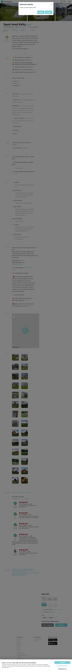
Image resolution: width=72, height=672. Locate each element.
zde (9, 667)
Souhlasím (62, 662)
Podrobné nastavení (62, 665)
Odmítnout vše (62, 669)
